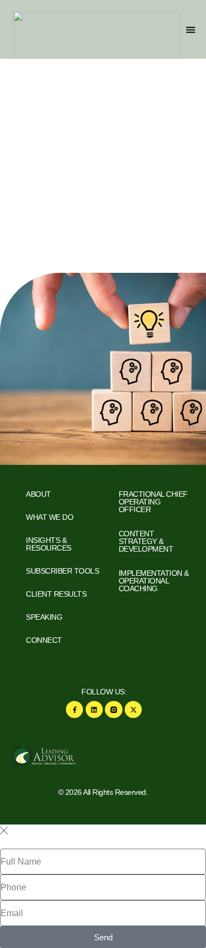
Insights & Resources (48, 544)
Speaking (44, 617)
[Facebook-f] (74, 709)
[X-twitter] (133, 709)
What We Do (49, 517)
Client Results (56, 594)
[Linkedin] (94, 709)
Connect (44, 640)
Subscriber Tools (62, 571)
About (38, 494)
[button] (190, 29)
